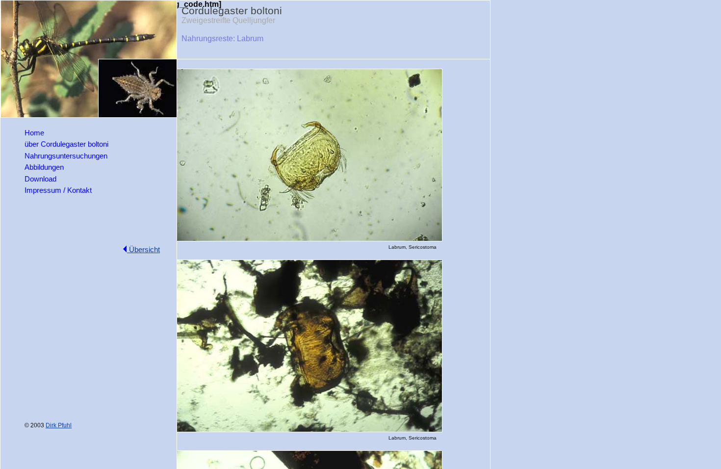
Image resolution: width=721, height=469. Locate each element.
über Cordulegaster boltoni (66, 144)
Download (40, 179)
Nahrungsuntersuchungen (66, 156)
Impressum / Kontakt (58, 190)
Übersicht (143, 249)
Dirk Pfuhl (59, 425)
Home (34, 133)
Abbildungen (44, 167)
